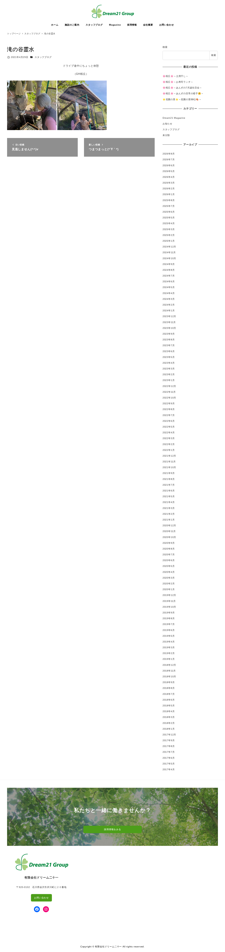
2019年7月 (169, 624)
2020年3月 (169, 577)
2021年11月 (169, 461)
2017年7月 (169, 752)
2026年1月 (169, 194)
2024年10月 (169, 258)
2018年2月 (169, 723)
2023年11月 (169, 322)
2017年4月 (169, 769)
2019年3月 (169, 647)
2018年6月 (169, 699)
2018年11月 (169, 670)
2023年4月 (169, 363)
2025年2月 (169, 235)
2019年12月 (169, 595)
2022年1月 (169, 450)
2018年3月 (169, 717)
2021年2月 (169, 514)
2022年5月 (169, 426)
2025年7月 (169, 206)
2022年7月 (169, 415)
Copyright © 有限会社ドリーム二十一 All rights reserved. (112, 946)
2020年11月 (169, 531)
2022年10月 (169, 397)
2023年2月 (169, 374)
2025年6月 (169, 211)
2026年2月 (169, 188)
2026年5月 (169, 171)
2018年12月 (169, 665)
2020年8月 (169, 548)
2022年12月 (169, 386)
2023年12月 (169, 316)
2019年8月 (169, 618)
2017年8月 (169, 746)
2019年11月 (169, 601)
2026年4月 (169, 177)
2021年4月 (169, 502)
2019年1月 (169, 659)
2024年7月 (169, 275)
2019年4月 (169, 641)
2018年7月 (169, 694)
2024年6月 (169, 281)
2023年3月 (169, 368)
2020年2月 (169, 583)
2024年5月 (169, 287)
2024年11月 (169, 252)
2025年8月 (169, 200)
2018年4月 (169, 711)
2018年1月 (169, 728)
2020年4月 (169, 572)
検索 (165, 47)
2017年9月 (169, 740)
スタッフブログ (43, 57)
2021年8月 (169, 479)
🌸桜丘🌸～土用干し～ (175, 76)
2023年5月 (169, 357)
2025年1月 (169, 241)
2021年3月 (169, 508)
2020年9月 (169, 543)
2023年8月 (169, 339)
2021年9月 (169, 473)
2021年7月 (169, 485)
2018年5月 (169, 705)
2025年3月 (169, 229)
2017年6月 (169, 758)
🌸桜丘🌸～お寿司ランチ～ (178, 82)
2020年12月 (169, 525)
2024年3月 (169, 299)
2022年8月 (169, 409)
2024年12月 (169, 246)
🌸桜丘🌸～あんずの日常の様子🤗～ (183, 93)
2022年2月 (169, 444)
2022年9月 (169, 403)
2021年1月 (169, 519)
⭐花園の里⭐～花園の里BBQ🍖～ (182, 99)
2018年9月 (169, 682)
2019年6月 (169, 630)
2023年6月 (169, 351)
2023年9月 (169, 333)
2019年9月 (169, 612)
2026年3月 (169, 182)
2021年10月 (169, 467)
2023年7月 (169, 345)
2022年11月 (169, 392)
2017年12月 (169, 734)
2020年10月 (169, 537)
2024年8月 (169, 270)
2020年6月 (169, 560)
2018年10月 (169, 676)
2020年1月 (169, 589)
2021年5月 (169, 496)
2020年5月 (169, 566)
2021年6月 (169, 490)
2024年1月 (169, 310)
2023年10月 (169, 328)
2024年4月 (169, 293)
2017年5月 (169, 763)
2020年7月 (169, 554)
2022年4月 (169, 432)
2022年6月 (169, 421)
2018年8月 (169, 688)
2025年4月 (169, 223)
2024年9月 (169, 264)
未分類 (166, 135)
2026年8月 (169, 153)
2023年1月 (169, 380)
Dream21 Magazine (174, 118)
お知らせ (167, 123)
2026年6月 (169, 165)
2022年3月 (169, 438)
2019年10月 (169, 607)
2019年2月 (169, 653)
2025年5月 (169, 217)
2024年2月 (169, 304)
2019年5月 (169, 636)
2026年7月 (169, 159)
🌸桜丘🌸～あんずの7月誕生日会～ (182, 87)
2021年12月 (169, 455)
